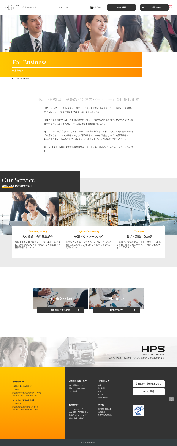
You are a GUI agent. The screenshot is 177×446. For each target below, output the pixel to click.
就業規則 (101, 412)
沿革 (99, 391)
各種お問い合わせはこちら (149, 383)
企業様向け (97, 7)
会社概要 (101, 388)
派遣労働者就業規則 (105, 415)
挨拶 (99, 385)
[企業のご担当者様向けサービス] (162, 234)
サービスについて (76, 409)
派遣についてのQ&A (77, 388)
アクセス (101, 395)
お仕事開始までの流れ (77, 385)
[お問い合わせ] (162, 237)
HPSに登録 (121, 7)
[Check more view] (29, 213)
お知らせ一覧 (103, 398)
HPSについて (63, 7)
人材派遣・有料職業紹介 (78, 412)
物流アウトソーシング (77, 415)
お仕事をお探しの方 (29, 7)
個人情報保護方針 (105, 409)
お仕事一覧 (73, 391)
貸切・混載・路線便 (77, 418)
